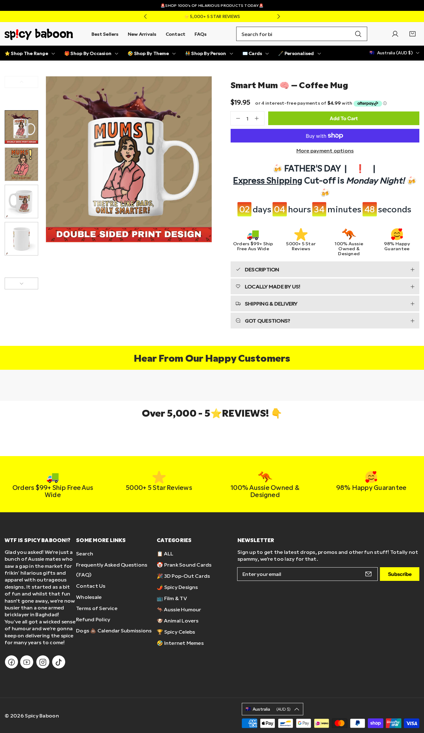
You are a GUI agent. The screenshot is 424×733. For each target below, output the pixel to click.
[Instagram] (43, 662)
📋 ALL (165, 553)
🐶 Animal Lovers (178, 620)
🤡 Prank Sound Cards (184, 565)
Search (84, 553)
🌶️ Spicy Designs (177, 587)
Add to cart (344, 118)
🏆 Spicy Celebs (176, 632)
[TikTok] (58, 662)
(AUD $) (272, 709)
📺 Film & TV (172, 598)
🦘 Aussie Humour (179, 609)
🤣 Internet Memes (180, 643)
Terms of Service (96, 608)
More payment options (325, 150)
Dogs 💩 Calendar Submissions (113, 630)
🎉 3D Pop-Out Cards (183, 576)
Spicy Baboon (42, 715)
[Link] (39, 34)
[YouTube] (27, 662)
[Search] (358, 33)
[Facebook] (11, 662)
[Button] (145, 16)
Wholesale (88, 597)
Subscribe (400, 574)
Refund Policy (93, 619)
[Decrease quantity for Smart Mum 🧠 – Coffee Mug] (235, 118)
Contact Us (90, 586)
